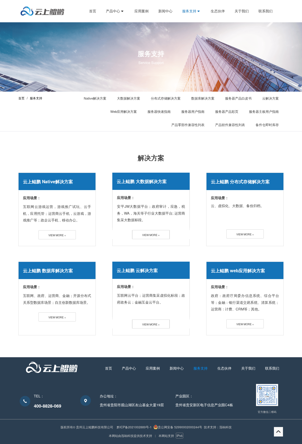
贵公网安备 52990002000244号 (180, 427)
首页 (21, 98)
